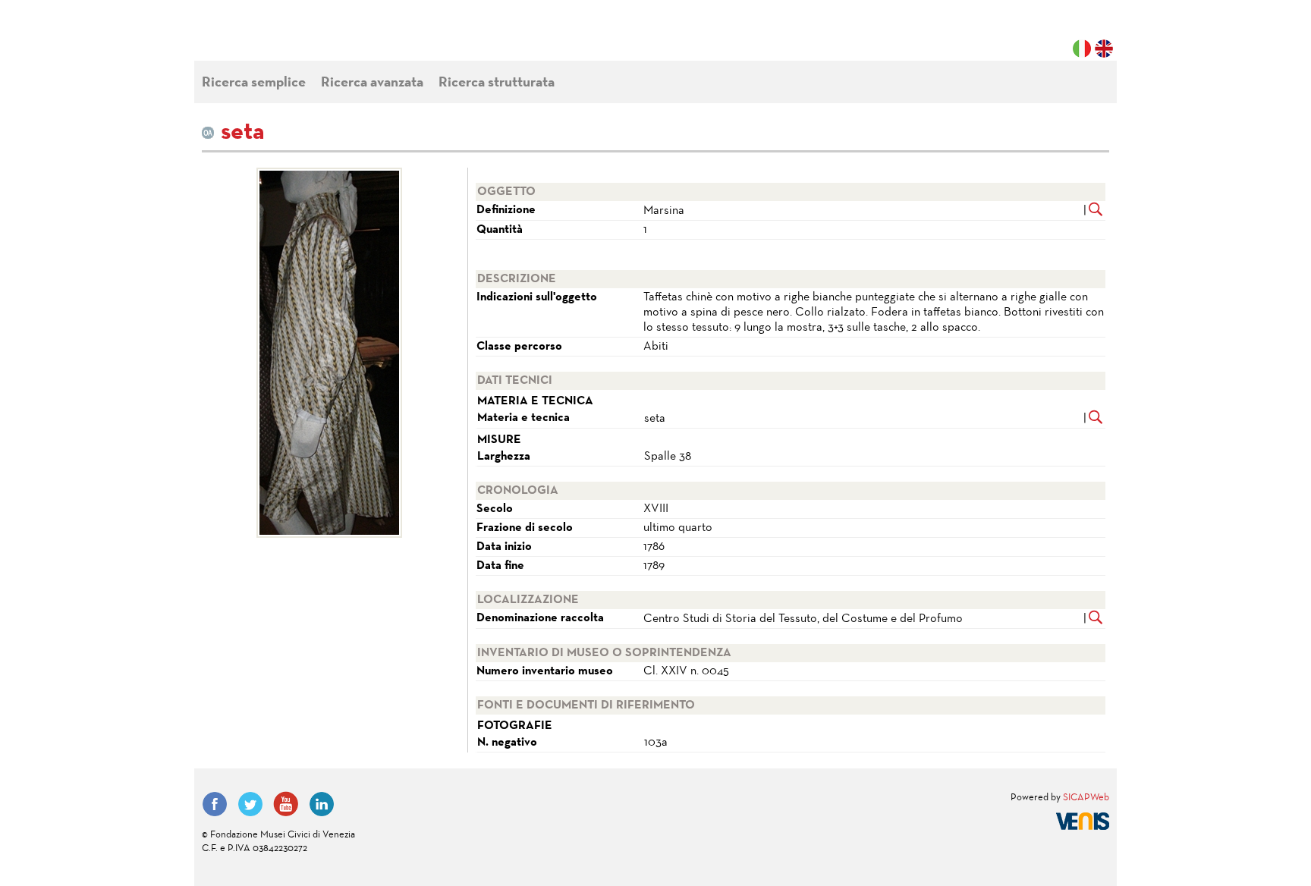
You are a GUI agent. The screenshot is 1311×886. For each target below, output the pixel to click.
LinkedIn (322, 804)
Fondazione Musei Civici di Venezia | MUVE (264, 38)
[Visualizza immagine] (329, 353)
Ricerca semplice (254, 83)
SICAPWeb (1086, 798)
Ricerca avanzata (372, 83)
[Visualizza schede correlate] (1095, 211)
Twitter (250, 804)
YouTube (286, 804)
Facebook (215, 804)
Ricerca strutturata (497, 83)
